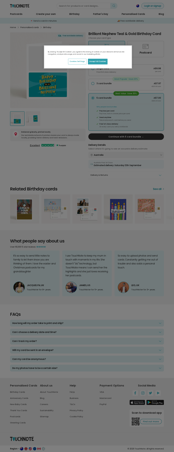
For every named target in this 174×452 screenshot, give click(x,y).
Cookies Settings (77, 61)
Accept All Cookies (97, 61)
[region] (88, 57)
